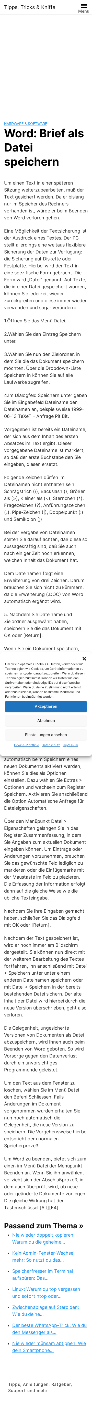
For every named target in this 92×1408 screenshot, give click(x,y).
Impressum (70, 745)
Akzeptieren (46, 706)
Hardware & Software (25, 123)
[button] (84, 658)
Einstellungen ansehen (46, 734)
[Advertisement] (46, 63)
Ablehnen (46, 720)
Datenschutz (51, 745)
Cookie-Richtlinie (26, 745)
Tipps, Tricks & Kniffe (29, 7)
